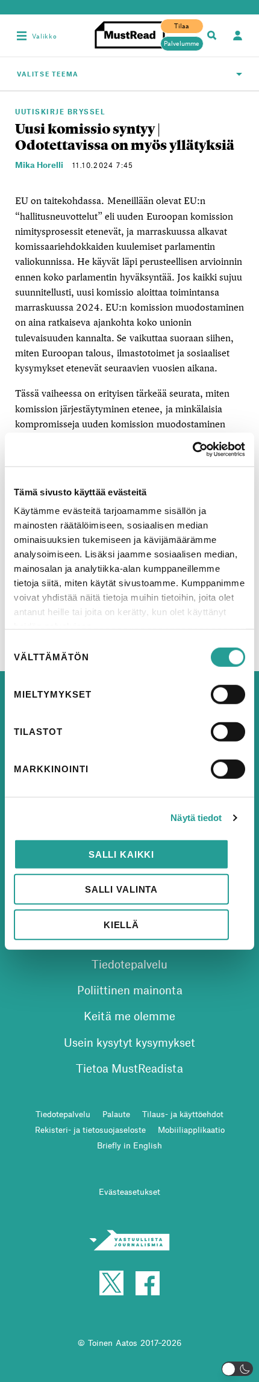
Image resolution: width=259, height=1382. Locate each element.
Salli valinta (121, 889)
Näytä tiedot (196, 818)
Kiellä (121, 924)
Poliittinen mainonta (130, 990)
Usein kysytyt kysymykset (129, 1042)
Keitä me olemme (129, 1016)
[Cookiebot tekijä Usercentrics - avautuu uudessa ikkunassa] (192, 449)
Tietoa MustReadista (129, 1068)
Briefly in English (129, 1145)
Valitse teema (48, 74)
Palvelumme (181, 43)
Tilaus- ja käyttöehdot (182, 1114)
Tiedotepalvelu (129, 964)
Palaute (116, 1114)
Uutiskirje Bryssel (60, 111)
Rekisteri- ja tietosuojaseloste (90, 1129)
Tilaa (181, 25)
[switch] (228, 694)
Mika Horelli (39, 165)
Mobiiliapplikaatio (191, 1129)
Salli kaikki (121, 854)
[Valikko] (22, 35)
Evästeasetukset (129, 1191)
